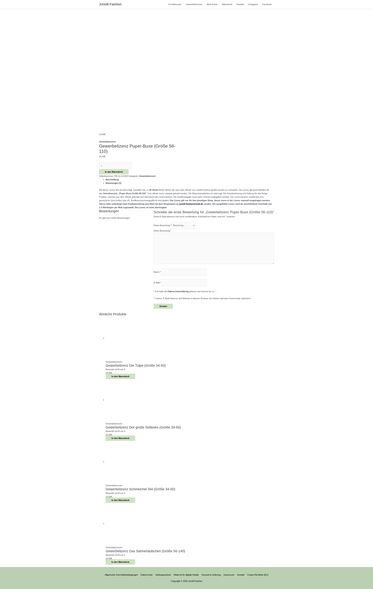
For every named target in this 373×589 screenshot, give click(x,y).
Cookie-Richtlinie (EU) (257, 575)
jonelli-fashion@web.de (191, 204)
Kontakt (240, 4)
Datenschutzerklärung (178, 291)
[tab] (190, 179)
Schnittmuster (174, 4)
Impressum (229, 575)
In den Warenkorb (114, 172)
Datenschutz (147, 575)
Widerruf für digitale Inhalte (186, 575)
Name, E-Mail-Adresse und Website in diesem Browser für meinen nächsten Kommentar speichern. (203, 298)
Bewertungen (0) (113, 183)
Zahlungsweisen (163, 575)
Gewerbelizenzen (194, 4)
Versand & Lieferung (211, 575)
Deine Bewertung (162, 225)
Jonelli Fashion (110, 4)
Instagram (253, 4)
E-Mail (157, 282)
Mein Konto (212, 4)
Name (157, 272)
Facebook (267, 4)
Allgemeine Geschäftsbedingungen (121, 575)
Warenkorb (227, 4)
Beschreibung (112, 179)
